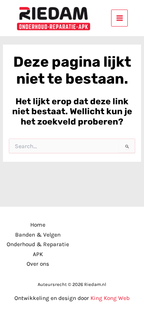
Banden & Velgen (38, 234)
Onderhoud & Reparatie (38, 244)
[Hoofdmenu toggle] (119, 18)
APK (38, 254)
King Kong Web (110, 298)
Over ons (38, 264)
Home (37, 224)
